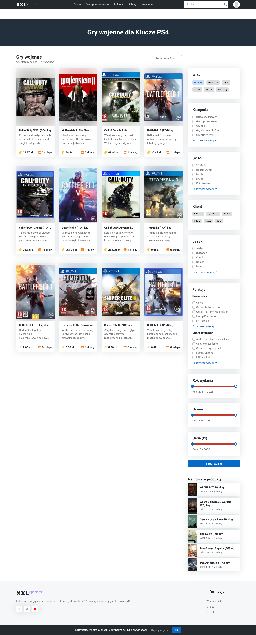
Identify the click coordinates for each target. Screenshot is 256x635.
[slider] (192, 386)
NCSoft (227, 214)
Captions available (207, 343)
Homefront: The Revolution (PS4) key (77, 325)
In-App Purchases (206, 316)
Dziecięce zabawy (206, 116)
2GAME (200, 165)
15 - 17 (209, 89)
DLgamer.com (204, 169)
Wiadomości (213, 601)
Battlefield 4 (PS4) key (160, 325)
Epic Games (203, 183)
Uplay (219, 221)
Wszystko (198, 82)
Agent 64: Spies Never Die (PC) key (215, 503)
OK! (177, 630)
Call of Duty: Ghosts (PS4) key (34, 227)
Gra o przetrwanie (206, 121)
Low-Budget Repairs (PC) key (217, 548)
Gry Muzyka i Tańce (207, 130)
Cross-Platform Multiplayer (212, 311)
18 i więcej (222, 89)
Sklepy (210, 607)
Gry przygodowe (205, 135)
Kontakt (210, 612)
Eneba (199, 178)
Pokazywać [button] (203, 140)
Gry (76, 4)
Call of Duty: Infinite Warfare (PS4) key (115, 130)
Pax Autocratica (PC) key (215, 563)
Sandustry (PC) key (211, 534)
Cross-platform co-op (208, 307)
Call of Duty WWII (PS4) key (35, 130)
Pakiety (118, 4)
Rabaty (132, 4)
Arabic (200, 248)
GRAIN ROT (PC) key (212, 487)
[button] (236, 4)
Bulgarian (201, 253)
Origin (197, 221)
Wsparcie (147, 4)
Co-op (199, 302)
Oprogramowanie (96, 4)
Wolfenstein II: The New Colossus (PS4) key (75, 130)
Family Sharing (204, 352)
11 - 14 (197, 89)
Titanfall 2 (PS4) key (159, 227)
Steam (208, 221)
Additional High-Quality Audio (213, 339)
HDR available (204, 357)
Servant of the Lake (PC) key (217, 519)
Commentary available (209, 348)
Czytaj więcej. (160, 630)
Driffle (199, 174)
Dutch (199, 266)
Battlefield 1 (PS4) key (160, 130)
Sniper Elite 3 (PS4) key (118, 325)
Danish (200, 262)
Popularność (163, 58)
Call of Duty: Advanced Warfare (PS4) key (117, 227)
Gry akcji (201, 126)
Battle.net (198, 214)
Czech (199, 257)
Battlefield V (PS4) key (75, 227)
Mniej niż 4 (213, 82)
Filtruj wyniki (214, 463)
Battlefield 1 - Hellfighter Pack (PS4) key (33, 325)
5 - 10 (226, 82)
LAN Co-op (202, 320)
